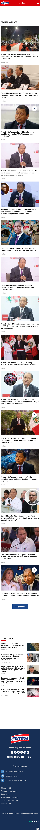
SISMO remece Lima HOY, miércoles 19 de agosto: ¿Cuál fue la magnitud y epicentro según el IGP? (13, 645)
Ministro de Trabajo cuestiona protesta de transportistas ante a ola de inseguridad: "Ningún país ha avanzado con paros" (20, 402)
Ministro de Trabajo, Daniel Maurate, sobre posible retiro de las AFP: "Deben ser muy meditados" (17, 134)
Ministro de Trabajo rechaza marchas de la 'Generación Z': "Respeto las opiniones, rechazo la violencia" (19, 57)
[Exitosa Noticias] (5, 3)
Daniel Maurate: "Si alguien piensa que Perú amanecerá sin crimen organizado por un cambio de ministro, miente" (20, 518)
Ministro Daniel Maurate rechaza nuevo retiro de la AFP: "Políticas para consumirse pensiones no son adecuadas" (20, 326)
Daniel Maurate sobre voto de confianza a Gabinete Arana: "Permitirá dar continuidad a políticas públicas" (18, 287)
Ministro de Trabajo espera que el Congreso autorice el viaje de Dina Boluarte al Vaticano (18, 364)
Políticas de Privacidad (9, 800)
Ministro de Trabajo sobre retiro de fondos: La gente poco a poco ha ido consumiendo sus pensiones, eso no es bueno (19, 173)
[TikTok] (28, 752)
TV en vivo (5, 794)
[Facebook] (12, 752)
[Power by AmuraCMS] (34, 822)
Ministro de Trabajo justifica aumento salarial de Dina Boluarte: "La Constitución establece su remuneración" (19, 440)
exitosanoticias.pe (12, 776)
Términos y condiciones (9, 797)
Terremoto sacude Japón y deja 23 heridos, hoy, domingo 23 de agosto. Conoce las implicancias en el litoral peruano (13, 680)
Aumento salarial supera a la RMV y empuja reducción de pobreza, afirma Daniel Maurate (18, 249)
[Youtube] (18, 752)
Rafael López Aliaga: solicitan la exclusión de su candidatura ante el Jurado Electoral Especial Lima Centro (13, 669)
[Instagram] (21, 752)
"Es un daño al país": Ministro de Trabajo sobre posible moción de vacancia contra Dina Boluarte (20, 595)
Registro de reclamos (9, 791)
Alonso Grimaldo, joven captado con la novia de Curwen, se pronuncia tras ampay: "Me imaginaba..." (12, 657)
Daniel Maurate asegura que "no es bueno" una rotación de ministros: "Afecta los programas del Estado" (20, 95)
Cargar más (20, 607)
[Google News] (24, 752)
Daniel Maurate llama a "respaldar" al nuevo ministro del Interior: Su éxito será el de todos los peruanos (19, 557)
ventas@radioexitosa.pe (14, 772)
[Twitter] (15, 752)
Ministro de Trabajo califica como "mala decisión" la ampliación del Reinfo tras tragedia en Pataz (19, 479)
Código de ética (6, 788)
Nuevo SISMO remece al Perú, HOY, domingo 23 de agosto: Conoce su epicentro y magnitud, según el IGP (13, 691)
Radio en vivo (6, 803)
